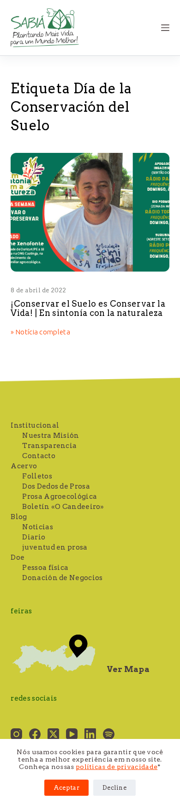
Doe (17, 557)
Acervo (24, 466)
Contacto (38, 456)
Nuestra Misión (50, 435)
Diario (33, 537)
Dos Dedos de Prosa (56, 486)
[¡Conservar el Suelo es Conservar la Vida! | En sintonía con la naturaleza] (90, 212)
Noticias (37, 527)
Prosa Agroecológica (59, 496)
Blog (19, 517)
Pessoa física (45, 567)
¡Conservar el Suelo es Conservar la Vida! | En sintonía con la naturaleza (88, 308)
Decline (114, 787)
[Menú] (165, 28)
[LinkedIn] (90, 734)
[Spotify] (108, 734)
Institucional (35, 425)
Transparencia (49, 446)
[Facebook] (35, 734)
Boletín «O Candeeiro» (63, 506)
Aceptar (66, 787)
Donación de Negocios (62, 578)
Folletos (37, 476)
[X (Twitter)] (53, 734)
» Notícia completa (40, 332)
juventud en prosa (54, 547)
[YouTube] (72, 734)
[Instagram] (16, 734)
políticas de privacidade (116, 766)
